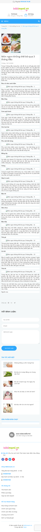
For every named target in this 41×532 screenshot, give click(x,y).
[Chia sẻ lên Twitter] (15, 303)
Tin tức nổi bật (7, 357)
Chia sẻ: (3, 303)
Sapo (25, 527)
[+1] (11, 303)
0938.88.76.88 (25, 1)
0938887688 (7, 474)
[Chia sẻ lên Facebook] (8, 303)
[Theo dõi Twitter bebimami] (9, 459)
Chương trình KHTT (7, 515)
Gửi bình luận (9, 348)
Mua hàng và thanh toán (9, 506)
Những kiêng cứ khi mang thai (24, 363)
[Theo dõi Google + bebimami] (6, 459)
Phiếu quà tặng (6, 493)
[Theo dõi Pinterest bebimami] (13, 459)
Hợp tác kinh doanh (7, 496)
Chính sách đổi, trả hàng (9, 512)
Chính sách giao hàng (8, 509)
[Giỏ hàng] (26, 15)
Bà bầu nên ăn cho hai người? (24, 404)
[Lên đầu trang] (36, 525)
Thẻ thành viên (6, 490)
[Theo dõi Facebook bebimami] (2, 459)
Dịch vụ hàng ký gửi (7, 518)
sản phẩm (30, 14)
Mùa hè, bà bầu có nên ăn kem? (24, 391)
